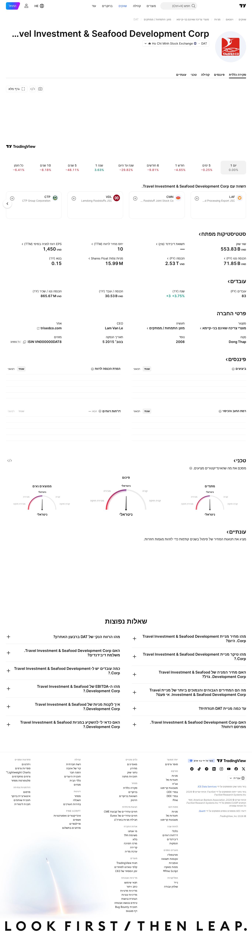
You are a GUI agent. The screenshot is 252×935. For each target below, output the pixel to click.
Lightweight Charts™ (18, 772)
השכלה (77, 800)
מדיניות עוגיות (129, 894)
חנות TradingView (126, 862)
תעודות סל (172, 779)
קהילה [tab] (205, 74)
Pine (175, 800)
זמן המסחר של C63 (126, 871)
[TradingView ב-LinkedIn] (214, 768)
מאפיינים (132, 764)
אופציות (173, 862)
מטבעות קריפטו (169, 787)
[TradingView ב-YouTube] (228, 768)
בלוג (135, 839)
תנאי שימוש (130, 882)
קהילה (137, 6)
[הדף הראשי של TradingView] (242, 5)
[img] (149, 43)
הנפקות (174, 843)
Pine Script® (170, 871)
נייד (176, 882)
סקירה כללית (130, 787)
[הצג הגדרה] (233, 244)
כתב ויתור (132, 886)
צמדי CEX (172, 791)
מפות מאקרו (171, 866)
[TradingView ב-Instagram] (221, 768)
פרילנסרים (75, 823)
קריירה (133, 847)
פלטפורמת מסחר (20, 780)
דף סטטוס (131, 910)
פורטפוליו (172, 854)
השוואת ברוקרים (128, 796)
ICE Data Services (207, 786)
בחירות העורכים (72, 804)
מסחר (77, 796)
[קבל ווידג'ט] (33, 89)
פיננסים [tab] (219, 74)
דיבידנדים (172, 839)
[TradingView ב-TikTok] (199, 768)
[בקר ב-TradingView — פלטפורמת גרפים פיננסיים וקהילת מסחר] (21, 146)
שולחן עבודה (171, 886)
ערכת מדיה (131, 851)
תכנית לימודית (22, 804)
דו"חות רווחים (170, 835)
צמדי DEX (172, 796)
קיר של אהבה (73, 768)
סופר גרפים (171, 764)
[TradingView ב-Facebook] (236, 768)
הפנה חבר (75, 772)
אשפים (77, 819)
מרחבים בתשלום (71, 827)
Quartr (202, 811)
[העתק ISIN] (24, 342)
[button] (144, 6)
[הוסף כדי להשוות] (197, 198)
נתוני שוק (132, 772)
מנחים (77, 784)
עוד (94, 6)
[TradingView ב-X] (243, 768)
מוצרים (151, 6)
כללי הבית (75, 780)
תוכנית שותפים (22, 800)
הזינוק (134, 800)
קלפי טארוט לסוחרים (125, 866)
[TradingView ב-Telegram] (206, 768)
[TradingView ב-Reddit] (191, 768)
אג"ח (175, 783)
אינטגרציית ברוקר (20, 796)
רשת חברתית (73, 764)
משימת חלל (130, 835)
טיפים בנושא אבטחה (125, 902)
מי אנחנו (132, 831)
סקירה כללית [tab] (237, 74)
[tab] (147, 368)
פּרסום (26, 791)
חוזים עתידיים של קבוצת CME (120, 811)
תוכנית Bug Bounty (126, 906)
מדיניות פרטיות (128, 890)
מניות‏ (175, 775)
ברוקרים (107, 6)
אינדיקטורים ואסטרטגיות (67, 815)
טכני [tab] (194, 74)
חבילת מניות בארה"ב (125, 819)
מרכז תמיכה (130, 843)
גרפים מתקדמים (21, 776)
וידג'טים (26, 764)
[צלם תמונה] (40, 89)
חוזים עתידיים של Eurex (123, 815)
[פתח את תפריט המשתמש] (26, 6)
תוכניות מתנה (129, 776)
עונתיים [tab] (181, 74)
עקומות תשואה (169, 858)
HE (36, 6)
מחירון (133, 768)
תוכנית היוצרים (72, 776)
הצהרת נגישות (129, 898)
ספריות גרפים (22, 768)
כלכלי (175, 831)
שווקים (123, 6)
